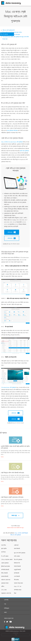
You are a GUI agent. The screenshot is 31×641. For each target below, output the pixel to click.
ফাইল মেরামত (17, 556)
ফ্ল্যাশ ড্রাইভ (4, 548)
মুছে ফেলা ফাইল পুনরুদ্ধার (19, 553)
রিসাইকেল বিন (17, 563)
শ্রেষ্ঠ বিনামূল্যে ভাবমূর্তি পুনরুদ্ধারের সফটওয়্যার (12, 497)
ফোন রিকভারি (17, 576)
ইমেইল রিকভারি (17, 566)
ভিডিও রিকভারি (4, 573)
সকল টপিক (3, 545)
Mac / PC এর (17, 586)
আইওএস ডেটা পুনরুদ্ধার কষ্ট (8, 30)
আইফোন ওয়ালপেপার (5, 579)
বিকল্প (15, 593)
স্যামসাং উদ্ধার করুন (18, 583)
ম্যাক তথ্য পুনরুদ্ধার (24, 150)
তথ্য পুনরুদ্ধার (15, 627)
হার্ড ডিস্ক (3, 552)
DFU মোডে (4, 590)
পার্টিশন (2, 586)
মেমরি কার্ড (16, 545)
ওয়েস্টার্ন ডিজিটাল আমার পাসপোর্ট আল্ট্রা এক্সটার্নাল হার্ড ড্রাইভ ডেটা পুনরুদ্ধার (15, 447)
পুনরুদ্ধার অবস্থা (4, 583)
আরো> (2, 457)
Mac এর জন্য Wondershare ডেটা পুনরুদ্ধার (12, 142)
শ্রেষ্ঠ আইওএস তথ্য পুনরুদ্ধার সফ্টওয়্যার (15, 169)
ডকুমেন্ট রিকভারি (17, 569)
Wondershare (11, 3)
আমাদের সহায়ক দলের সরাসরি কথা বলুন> (15, 527)
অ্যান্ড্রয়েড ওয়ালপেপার (6, 593)
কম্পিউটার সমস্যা (17, 590)
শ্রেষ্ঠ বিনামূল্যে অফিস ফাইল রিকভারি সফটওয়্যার (12, 473)
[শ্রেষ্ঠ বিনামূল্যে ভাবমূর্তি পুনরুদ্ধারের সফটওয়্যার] (15, 491)
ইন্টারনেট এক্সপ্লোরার (5, 566)
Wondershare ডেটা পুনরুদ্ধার (8, 387)
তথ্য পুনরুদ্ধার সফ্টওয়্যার (12, 130)
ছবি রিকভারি (16, 573)
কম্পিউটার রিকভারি (5, 569)
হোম (4, 533)
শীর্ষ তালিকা (16, 579)
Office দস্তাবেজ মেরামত (6, 559)
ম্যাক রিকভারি (17, 548)
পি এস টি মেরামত (4, 556)
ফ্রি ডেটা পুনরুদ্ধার (10, 533)
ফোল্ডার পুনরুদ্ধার (4, 563)
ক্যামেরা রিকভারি (4, 576)
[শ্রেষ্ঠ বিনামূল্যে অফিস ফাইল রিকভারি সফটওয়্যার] (15, 466)
